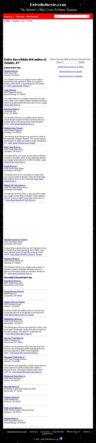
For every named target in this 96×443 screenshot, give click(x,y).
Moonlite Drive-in (11, 387)
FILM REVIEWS (58, 432)
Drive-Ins (8, 17)
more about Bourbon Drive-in (22, 124)
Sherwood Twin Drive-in (14, 376)
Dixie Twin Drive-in (12, 147)
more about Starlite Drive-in (18, 86)
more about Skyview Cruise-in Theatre (26, 254)
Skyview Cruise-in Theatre (15, 240)
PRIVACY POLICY (73, 432)
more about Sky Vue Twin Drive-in (24, 353)
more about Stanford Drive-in (20, 274)
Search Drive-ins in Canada (70, 72)
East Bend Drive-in (12, 281)
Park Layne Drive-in (13, 408)
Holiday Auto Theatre (13, 128)
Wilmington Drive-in (13, 319)
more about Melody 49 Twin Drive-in (21, 200)
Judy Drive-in (10, 90)
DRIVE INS (34, 432)
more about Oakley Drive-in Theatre (19, 315)
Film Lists (20, 17)
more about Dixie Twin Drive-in (25, 161)
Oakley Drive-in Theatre (14, 302)
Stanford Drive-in (11, 259)
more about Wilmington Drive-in (19, 334)
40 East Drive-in (11, 418)
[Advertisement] (25, 39)
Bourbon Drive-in (12, 109)
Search (16, 21)
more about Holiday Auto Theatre (21, 143)
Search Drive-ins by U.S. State (70, 67)
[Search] (88, 16)
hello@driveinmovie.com (17, 432)
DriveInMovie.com (48, 5)
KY (23, 21)
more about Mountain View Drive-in (27, 372)
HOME (7, 21)
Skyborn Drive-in (11, 397)
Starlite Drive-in (11, 71)
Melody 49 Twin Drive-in (14, 185)
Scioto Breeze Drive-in (14, 292)
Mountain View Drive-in (14, 357)
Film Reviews (32, 17)
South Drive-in (10, 166)
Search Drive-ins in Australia (70, 76)
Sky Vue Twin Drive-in (13, 338)
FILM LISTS (45, 432)
